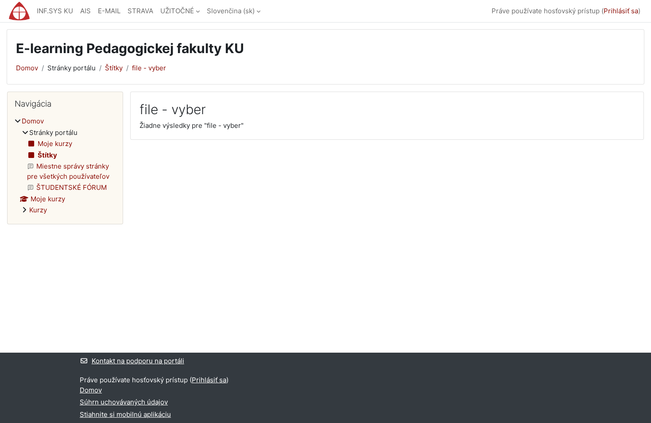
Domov (27, 68)
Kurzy (38, 210)
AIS (85, 11)
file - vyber (149, 68)
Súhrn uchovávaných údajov (124, 402)
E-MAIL (109, 11)
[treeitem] (65, 165)
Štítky (114, 68)
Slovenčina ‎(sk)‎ (231, 11)
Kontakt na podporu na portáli (138, 361)
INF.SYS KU (55, 11)
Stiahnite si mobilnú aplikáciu (125, 414)
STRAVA (140, 11)
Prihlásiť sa (621, 11)
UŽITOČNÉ (177, 11)
